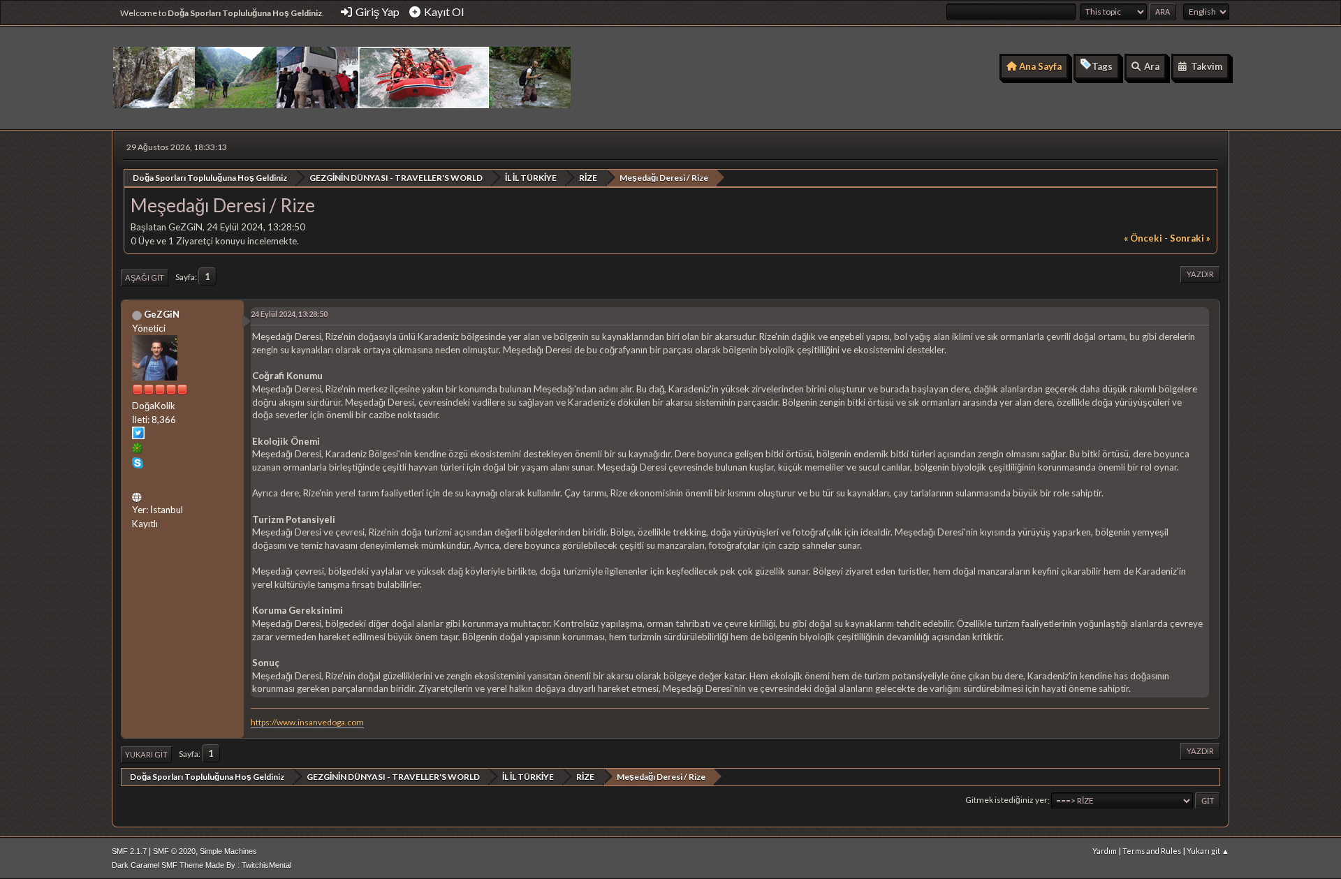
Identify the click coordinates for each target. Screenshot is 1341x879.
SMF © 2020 (174, 851)
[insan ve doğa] (138, 495)
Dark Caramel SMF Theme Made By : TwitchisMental (201, 865)
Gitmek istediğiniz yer (1006, 800)
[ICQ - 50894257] (137, 450)
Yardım (1104, 850)
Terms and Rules (1151, 850)
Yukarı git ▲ (1208, 850)
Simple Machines (228, 851)
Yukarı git (146, 754)
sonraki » (1190, 238)
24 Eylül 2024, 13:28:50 (289, 313)
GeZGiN (161, 314)
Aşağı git (144, 277)
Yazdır (1200, 274)
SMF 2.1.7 (129, 851)
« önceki (1143, 238)
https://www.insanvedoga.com (307, 722)
